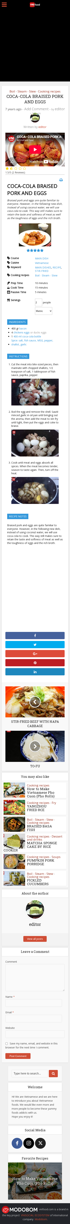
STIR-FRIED (41, 271)
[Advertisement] (35, 46)
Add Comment (36, 108)
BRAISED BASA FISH (39, 828)
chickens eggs (21, 332)
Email (9, 1012)
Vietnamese (42, 263)
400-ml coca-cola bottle (27, 336)
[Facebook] (17, 1143)
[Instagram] (28, 1143)
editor (60, 108)
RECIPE (57, 267)
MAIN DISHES (43, 267)
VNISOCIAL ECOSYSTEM (35, 1215)
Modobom (41, 1219)
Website (10, 1028)
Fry (54, 803)
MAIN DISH (41, 258)
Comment (11, 961)
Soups (56, 857)
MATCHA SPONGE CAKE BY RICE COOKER (30, 846)
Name (10, 996)
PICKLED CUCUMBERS (38, 882)
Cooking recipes (49, 91)
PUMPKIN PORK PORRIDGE (40, 862)
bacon (23, 328)
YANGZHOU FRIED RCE (37, 808)
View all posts (35, 939)
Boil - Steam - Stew (23, 91)
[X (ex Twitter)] (40, 1143)
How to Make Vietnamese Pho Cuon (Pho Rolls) (41, 792)
